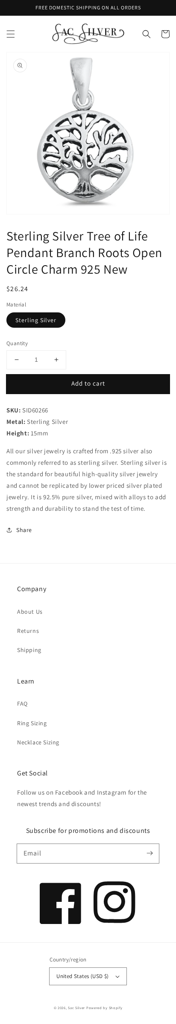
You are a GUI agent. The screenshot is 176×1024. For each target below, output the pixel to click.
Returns (28, 631)
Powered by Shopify (104, 1007)
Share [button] (24, 530)
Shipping (29, 650)
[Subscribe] (149, 853)
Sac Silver (76, 1007)
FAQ (22, 703)
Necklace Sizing (38, 742)
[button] (10, 34)
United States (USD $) (82, 976)
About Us (30, 611)
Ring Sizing (32, 723)
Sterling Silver (35, 320)
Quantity (17, 343)
